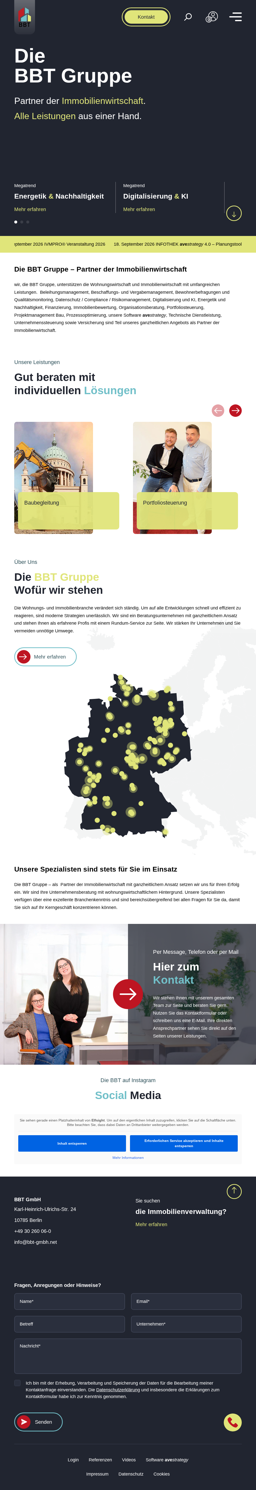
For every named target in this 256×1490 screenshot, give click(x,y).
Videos (129, 1459)
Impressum (97, 1474)
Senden (43, 1422)
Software (167, 1459)
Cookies (162, 1474)
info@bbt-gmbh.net (35, 1242)
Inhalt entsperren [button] (72, 1143)
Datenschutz (131, 1474)
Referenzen (100, 1459)
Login (73, 1459)
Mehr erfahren (30, 209)
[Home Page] (128, 994)
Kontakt (146, 17)
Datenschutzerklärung (118, 1389)
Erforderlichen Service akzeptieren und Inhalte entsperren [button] (184, 1143)
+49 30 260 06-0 (32, 1231)
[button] (15, 222)
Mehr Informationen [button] (128, 1158)
